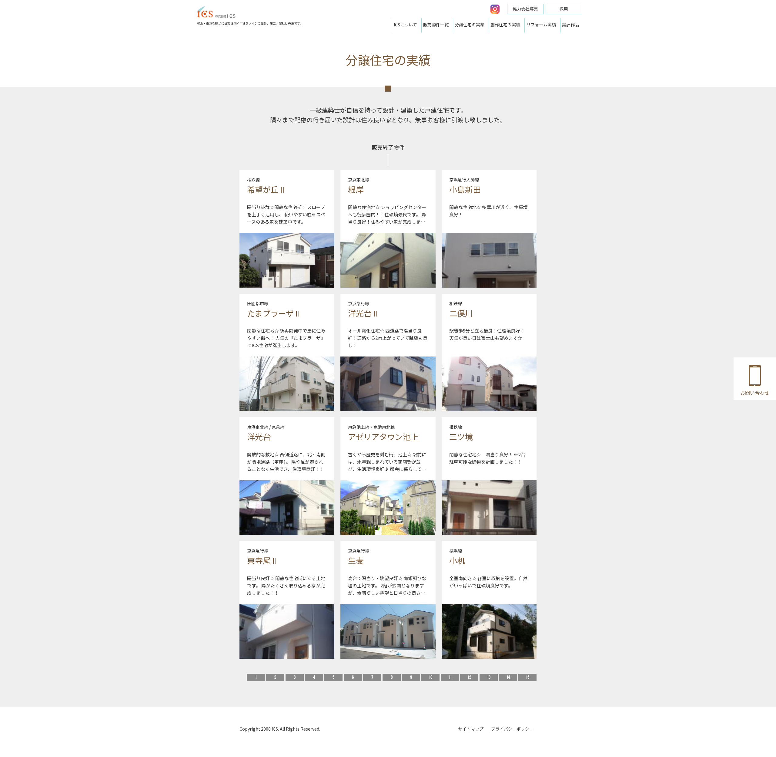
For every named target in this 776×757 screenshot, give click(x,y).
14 (508, 677)
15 (527, 677)
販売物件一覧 (436, 25)
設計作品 (570, 25)
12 (469, 677)
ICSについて (405, 25)
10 (430, 677)
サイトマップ (470, 729)
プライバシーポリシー (512, 729)
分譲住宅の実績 (469, 25)
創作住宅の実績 (505, 25)
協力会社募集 (525, 9)
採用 (564, 9)
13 (488, 677)
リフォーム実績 (541, 25)
